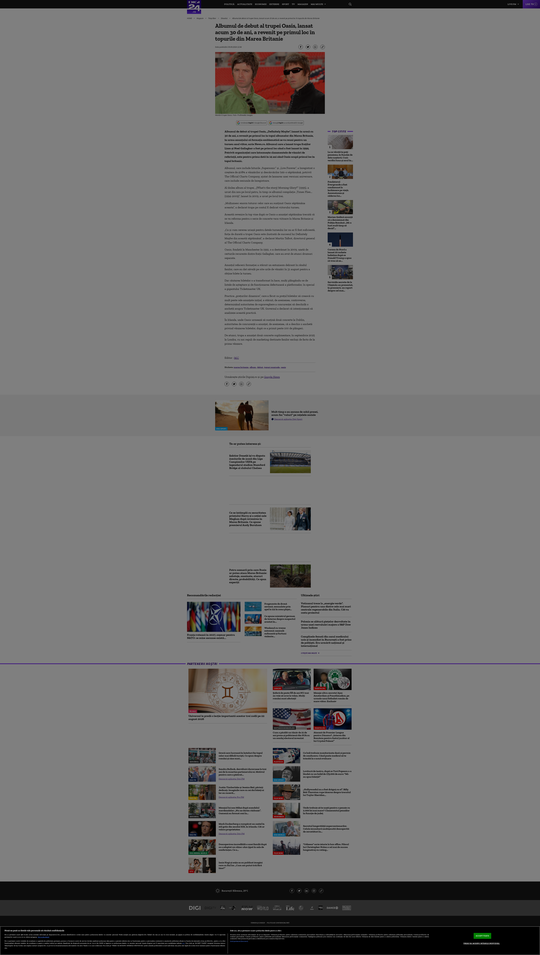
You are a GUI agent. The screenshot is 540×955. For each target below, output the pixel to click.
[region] (270, 940)
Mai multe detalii (43, 937)
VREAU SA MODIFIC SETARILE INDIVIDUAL (481, 943)
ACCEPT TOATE (482, 936)
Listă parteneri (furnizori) (239, 941)
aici (183, 943)
